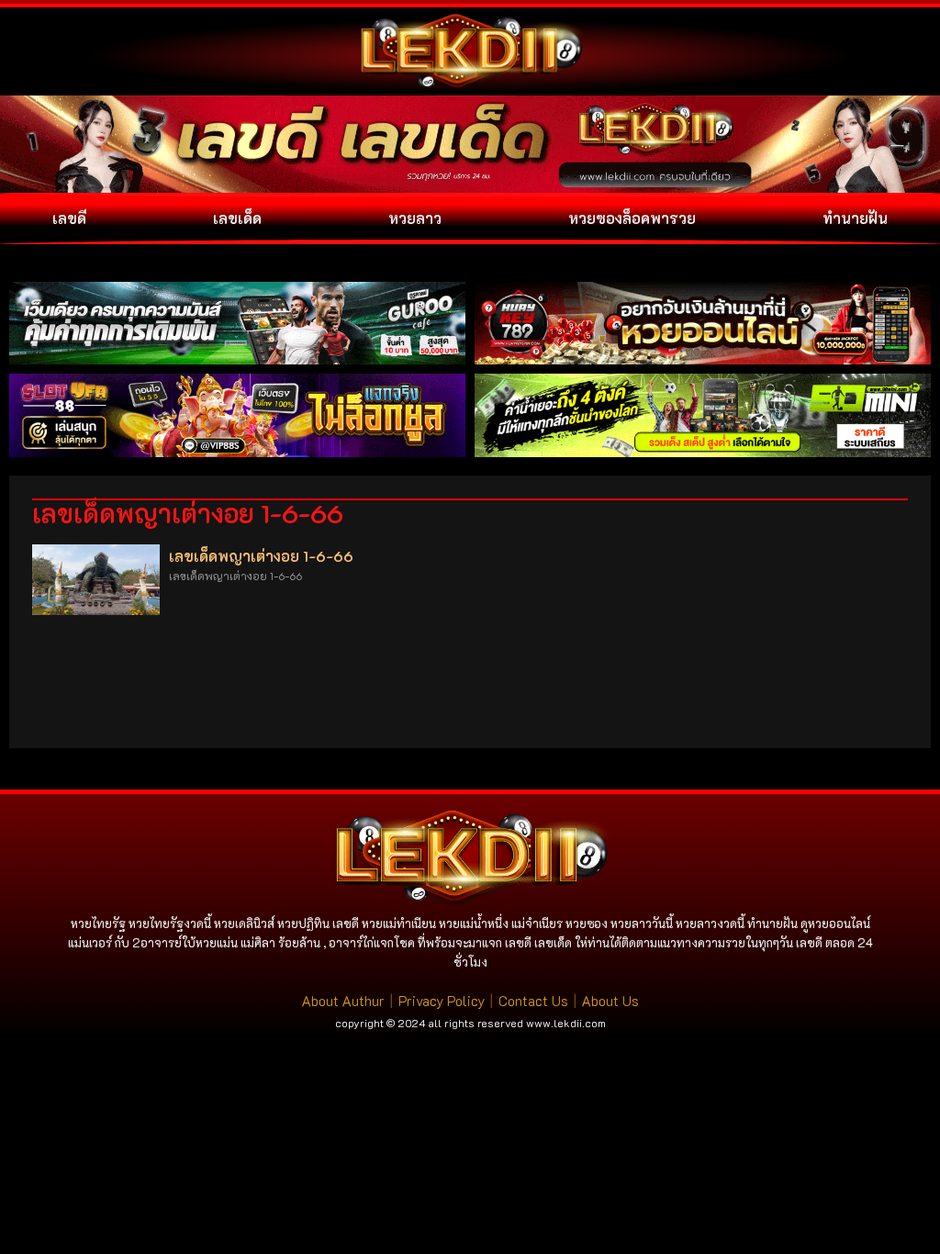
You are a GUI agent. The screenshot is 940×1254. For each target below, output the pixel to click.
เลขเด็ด (237, 218)
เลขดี (69, 218)
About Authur (343, 1000)
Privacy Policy (441, 1000)
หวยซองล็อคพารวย (632, 218)
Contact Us (533, 1000)
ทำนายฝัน (855, 218)
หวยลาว (415, 218)
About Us (610, 1000)
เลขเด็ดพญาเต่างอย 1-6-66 (261, 555)
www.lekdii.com (566, 1022)
